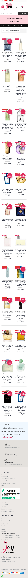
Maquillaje (3, 525)
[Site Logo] (8, 6)
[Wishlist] (19, 7)
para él (3, 529)
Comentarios (4, 476)
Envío (2, 485)
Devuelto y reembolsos (7, 482)
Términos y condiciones (7, 480)
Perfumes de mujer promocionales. (8, 83)
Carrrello (3, 506)
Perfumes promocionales (13, 155)
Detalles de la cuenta (6, 509)
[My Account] (15, 7)
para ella (3, 527)
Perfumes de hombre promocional (11, 537)
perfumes (3, 531)
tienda (3, 474)
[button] (2, 7)
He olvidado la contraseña (7, 511)
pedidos (3, 508)
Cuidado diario (5, 522)
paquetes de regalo (6, 520)
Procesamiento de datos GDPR (9, 483)
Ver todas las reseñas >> (7, 437)
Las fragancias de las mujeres (20, 52)
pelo (2, 518)
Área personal (5, 504)
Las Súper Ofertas (5, 52)
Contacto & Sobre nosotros (8, 478)
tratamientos (4, 539)
